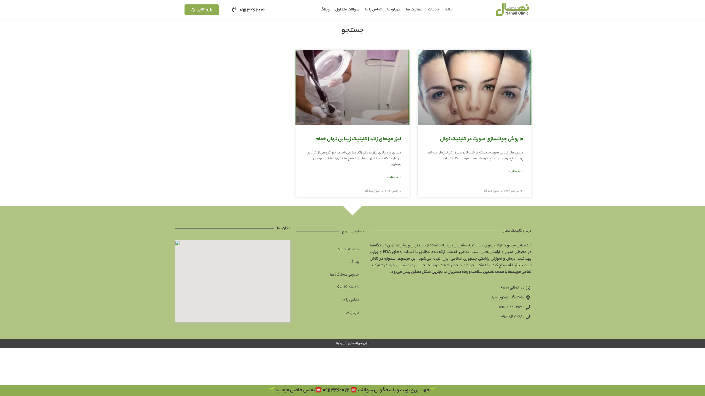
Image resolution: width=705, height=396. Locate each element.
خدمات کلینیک (347, 287)
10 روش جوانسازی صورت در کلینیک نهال (481, 139)
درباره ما (393, 10)
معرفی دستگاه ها (344, 275)
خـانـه (449, 10)
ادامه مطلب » (516, 171)
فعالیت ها (414, 10)
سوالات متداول (347, 10)
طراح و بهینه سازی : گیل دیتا (352, 343)
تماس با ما (373, 10)
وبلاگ (325, 10)
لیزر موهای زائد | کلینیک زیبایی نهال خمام (358, 139)
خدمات (433, 10)
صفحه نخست (348, 249)
